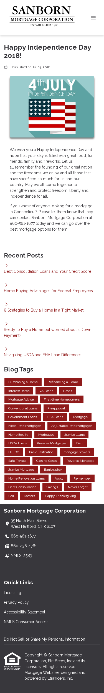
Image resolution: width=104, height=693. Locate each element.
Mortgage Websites (42, 672)
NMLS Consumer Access (26, 622)
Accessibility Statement (24, 612)
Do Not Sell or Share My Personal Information (44, 639)
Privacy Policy (16, 602)
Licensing (12, 592)
